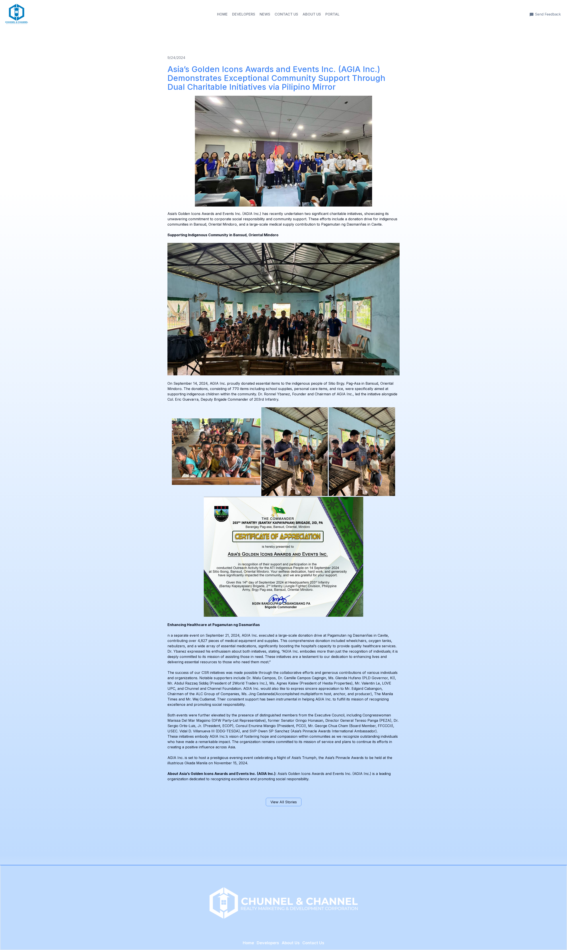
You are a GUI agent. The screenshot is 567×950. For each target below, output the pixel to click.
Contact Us (313, 942)
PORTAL (332, 14)
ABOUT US (312, 14)
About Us (291, 942)
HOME (222, 14)
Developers (268, 942)
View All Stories (283, 802)
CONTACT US (286, 14)
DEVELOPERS (243, 14)
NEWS (265, 14)
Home (248, 942)
